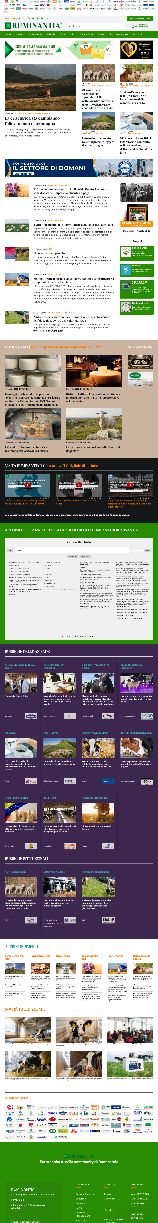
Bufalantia (125, 134)
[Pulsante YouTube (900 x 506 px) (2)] (79, 474)
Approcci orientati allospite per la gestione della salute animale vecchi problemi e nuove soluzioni (132, 564)
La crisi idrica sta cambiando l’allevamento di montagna (32, 120)
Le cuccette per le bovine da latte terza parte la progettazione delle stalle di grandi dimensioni (132, 585)
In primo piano (44, 113)
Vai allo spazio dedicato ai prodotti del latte (66, 347)
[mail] (47, 18)
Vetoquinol (48, 580)
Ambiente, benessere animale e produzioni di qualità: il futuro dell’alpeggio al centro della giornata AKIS (72, 319)
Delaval (47, 577)
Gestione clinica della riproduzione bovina (24, 562)
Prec (10, 550)
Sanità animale (55, 220)
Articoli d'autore (27, 113)
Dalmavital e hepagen (52, 562)
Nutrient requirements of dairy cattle (129, 618)
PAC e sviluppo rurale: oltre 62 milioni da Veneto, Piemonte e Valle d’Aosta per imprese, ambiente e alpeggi (71, 191)
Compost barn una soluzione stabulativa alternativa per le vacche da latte (94, 607)
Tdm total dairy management (90, 575)
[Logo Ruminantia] (33, 23)
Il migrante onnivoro (87, 582)
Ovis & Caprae (100, 134)
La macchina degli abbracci (126, 615)
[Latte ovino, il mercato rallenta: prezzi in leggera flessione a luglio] (98, 113)
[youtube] (33, 18)
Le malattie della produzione (19, 568)
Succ (147, 550)
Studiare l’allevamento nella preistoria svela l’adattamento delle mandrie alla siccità (134, 97)
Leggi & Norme (54, 274)
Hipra (46, 571)
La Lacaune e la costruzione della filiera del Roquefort (93, 449)
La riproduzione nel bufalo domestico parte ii (132, 612)
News (51, 249)
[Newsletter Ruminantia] (139, 24)
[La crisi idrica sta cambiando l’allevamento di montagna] (40, 65)
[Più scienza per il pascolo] (17, 248)
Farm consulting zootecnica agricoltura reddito (23, 585)
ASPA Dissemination (91, 86)
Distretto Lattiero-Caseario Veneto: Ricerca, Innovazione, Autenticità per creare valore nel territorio (93, 397)
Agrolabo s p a (49, 583)
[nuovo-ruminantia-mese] (136, 202)
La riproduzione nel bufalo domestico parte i (132, 609)
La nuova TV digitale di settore (72, 465)
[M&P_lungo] (79, 160)
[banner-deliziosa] (140, 372)
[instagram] (29, 18)
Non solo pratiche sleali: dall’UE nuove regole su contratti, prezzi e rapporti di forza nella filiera (73, 280)
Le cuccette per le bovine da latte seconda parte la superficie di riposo (95, 578)
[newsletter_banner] (60, 41)
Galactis (12, 594)
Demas (46, 568)
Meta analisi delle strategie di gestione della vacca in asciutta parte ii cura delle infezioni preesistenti (96, 601)
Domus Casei (25, 389)
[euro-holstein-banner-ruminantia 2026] (136, 184)
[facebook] (20, 18)
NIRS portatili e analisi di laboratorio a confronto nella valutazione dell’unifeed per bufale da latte (136, 145)
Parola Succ (85, 556)
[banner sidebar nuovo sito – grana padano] (136, 41)
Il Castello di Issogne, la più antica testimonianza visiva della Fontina (26, 449)
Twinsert (47, 565)
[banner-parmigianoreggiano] (140, 356)
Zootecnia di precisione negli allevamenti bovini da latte (95, 563)
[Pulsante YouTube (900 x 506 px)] (27, 474)
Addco (82, 567)
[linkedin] (38, 18)
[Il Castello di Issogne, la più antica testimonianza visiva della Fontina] (33, 410)
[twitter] (24, 18)
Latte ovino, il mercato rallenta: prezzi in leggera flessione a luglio (98, 141)
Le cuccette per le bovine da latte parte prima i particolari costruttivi (96, 571)
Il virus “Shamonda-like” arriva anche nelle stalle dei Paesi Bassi (73, 225)
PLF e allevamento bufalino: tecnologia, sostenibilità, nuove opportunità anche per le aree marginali (129, 503)
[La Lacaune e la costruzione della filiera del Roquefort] (94, 410)
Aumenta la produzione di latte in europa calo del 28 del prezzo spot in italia (25, 590)
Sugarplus (48, 574)
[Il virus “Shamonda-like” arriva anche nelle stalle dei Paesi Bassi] (17, 220)
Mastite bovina (14, 565)
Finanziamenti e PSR (57, 185)
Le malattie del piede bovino (19, 571)
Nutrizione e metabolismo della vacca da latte (25, 577)
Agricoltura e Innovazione (61, 313)
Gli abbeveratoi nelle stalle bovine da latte (59, 589)
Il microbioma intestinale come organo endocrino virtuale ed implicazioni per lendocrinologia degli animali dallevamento (131, 578)
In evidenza (107, 86)
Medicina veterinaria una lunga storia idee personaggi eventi (24, 581)
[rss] (42, 18)
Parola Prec (73, 556)
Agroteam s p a (49, 586)
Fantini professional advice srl (19, 574)
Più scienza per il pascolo (49, 253)
